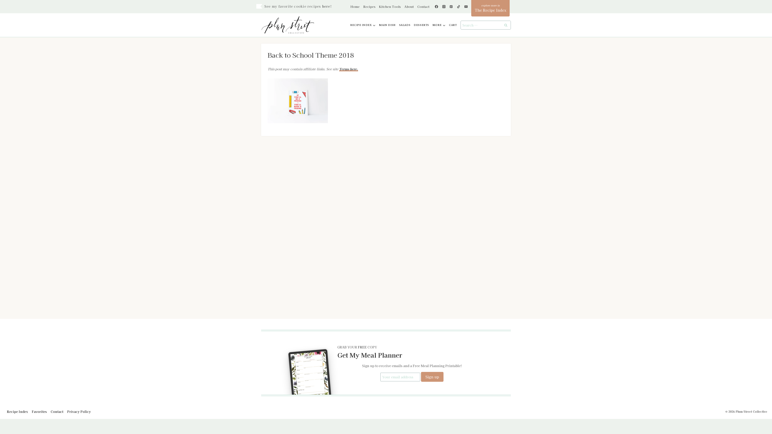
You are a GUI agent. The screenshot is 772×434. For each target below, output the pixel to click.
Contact (423, 6)
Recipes (369, 6)
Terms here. (348, 69)
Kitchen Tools (390, 6)
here (326, 6)
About (409, 6)
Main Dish (387, 25)
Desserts (421, 25)
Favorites (39, 411)
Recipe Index (17, 411)
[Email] (466, 6)
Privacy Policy (79, 411)
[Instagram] (444, 6)
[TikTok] (458, 6)
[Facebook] (436, 6)
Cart (453, 25)
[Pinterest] (451, 6)
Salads (405, 25)
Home (355, 6)
